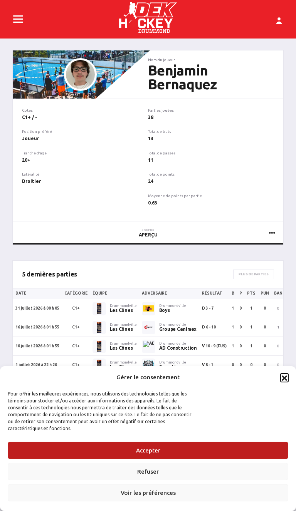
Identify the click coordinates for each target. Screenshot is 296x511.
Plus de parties (254, 274)
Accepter (148, 450)
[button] (284, 377)
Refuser (148, 471)
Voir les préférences (148, 492)
